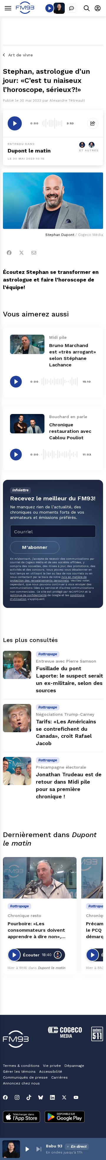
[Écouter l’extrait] (15, 123)
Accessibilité (50, 1072)
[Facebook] (9, 253)
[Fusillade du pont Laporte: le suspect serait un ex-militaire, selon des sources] (17, 665)
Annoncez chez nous (21, 1083)
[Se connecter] (97, 8)
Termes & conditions (21, 1066)
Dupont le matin (29, 150)
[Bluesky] (40, 1097)
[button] (27, 1149)
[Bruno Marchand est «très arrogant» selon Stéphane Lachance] (27, 344)
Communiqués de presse (25, 1077)
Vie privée (52, 1066)
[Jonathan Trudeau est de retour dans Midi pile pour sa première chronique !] (17, 771)
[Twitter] (21, 253)
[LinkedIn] (52, 1097)
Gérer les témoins (19, 1072)
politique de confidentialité (28, 595)
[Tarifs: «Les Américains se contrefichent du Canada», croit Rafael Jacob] (17, 718)
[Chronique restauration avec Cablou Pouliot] (27, 423)
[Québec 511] (97, 1039)
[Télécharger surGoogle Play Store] (65, 1117)
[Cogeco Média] (65, 1036)
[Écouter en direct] (49, 8)
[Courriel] (34, 253)
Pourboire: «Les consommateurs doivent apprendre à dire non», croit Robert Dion (36, 930)
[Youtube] (76, 1097)
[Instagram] (17, 1097)
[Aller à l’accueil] (25, 12)
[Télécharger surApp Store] (21, 1117)
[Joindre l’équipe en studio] (71, 8)
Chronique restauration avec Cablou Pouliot (70, 431)
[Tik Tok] (28, 1097)
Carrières (59, 1077)
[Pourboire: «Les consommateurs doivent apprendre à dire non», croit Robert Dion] (40, 878)
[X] (64, 1097)
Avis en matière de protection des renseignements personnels (48, 578)
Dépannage (74, 1066)
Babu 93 (54, 1146)
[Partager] (92, 123)
